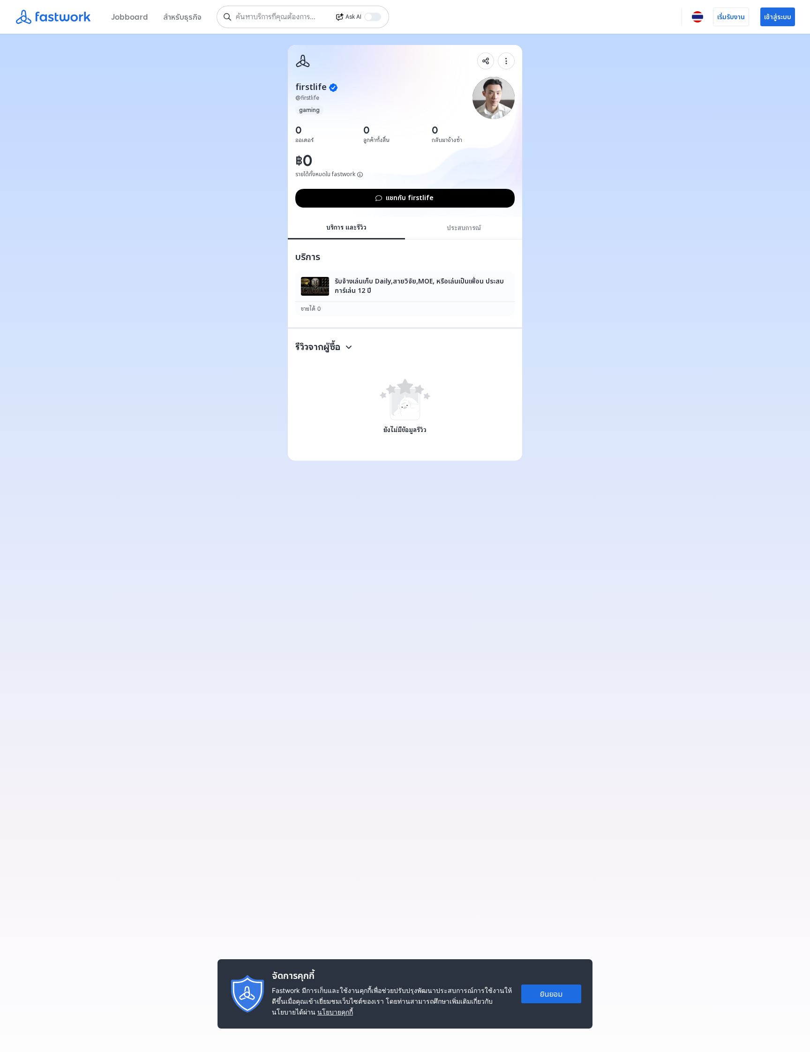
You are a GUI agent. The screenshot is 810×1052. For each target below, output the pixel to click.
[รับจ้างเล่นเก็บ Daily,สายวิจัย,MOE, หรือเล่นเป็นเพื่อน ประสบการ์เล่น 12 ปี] (405, 293)
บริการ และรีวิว (346, 227)
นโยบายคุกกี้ (335, 1012)
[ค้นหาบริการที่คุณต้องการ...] (227, 17)
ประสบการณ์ (464, 228)
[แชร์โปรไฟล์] (485, 60)
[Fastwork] (302, 60)
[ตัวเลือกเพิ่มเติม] (506, 60)
